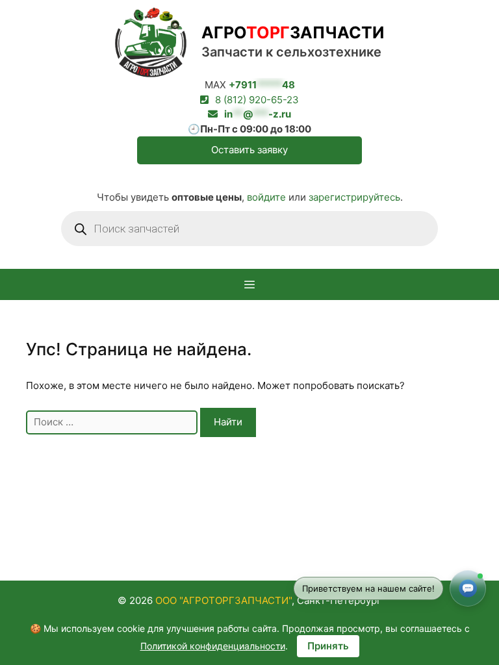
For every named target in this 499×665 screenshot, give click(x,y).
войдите (266, 197)
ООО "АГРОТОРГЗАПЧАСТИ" (223, 600)
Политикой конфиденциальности (212, 645)
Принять (328, 646)
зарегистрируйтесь (354, 197)
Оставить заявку (249, 150)
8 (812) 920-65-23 (257, 100)
